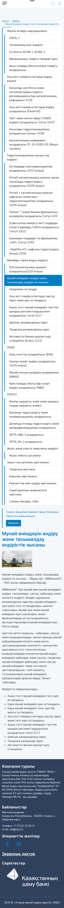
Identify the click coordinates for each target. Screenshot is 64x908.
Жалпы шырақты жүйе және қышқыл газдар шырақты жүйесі (34, 403)
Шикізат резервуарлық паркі (28, 322)
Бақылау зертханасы (23, 476)
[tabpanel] (32, 877)
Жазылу (13, 523)
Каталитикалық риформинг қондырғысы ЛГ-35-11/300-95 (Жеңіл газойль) (33, 144)
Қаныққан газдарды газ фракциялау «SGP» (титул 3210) (33, 240)
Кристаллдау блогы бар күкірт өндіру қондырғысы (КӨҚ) (29, 385)
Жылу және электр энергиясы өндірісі (32, 448)
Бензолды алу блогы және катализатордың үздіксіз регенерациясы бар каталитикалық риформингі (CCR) (33, 94)
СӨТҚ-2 (14, 38)
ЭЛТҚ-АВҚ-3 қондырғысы (26, 435)
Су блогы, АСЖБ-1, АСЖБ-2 (27, 52)
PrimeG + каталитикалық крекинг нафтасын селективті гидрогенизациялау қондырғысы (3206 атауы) (31, 199)
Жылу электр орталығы (25, 455)
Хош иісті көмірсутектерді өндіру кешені (29, 79)
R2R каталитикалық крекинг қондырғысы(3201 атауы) (28, 269)
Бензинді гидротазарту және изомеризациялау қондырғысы (30, 414)
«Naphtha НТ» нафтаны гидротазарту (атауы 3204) (34, 251)
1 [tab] (32, 889)
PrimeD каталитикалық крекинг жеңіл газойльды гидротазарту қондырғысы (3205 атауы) (34, 182)
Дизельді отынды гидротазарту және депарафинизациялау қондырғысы (34, 426)
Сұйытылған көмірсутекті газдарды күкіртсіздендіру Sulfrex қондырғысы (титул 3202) (34, 227)
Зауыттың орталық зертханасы (28, 462)
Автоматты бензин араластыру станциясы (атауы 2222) (30, 338)
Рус (15, 10)
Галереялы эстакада (23, 289)
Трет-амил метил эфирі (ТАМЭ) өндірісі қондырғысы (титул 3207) (31, 120)
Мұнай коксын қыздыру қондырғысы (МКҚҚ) (34, 374)
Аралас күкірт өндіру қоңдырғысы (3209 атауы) (32, 363)
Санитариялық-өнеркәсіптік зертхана (28, 492)
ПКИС (11, 347)
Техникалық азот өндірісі (26, 45)
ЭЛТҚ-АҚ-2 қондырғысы (25, 442)
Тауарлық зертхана (22, 469)
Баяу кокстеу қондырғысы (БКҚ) (31, 354)
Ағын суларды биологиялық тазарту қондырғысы (33, 68)
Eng (15, 23)
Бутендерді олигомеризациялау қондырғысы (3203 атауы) (31, 168)
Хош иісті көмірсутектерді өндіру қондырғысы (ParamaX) (31, 109)
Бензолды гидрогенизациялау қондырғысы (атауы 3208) (29, 131)
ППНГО (12, 394)
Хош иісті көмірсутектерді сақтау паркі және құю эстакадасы (32, 298)
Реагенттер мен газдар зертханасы (32, 483)
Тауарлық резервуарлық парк (29, 329)
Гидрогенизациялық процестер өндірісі (28, 157)
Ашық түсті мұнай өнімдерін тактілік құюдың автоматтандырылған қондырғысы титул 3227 (34, 311)
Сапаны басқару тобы (24, 501)
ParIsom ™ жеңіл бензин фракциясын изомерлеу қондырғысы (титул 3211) (33, 214)
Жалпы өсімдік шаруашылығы (27, 31)
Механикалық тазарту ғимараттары (33, 59)
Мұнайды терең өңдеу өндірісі (27, 260)
